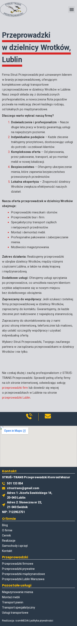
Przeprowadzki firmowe (17, 563)
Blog (5, 525)
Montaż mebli (11, 597)
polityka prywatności (41, 620)
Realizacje (8, 540)
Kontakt (7, 551)
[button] (71, 9)
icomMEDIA (22, 620)
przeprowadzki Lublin (16, 397)
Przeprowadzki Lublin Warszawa (23, 579)
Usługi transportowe (15, 612)
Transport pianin (12, 602)
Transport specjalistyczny (18, 607)
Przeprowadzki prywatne (18, 568)
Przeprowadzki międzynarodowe (23, 574)
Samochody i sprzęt (15, 545)
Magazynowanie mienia (17, 592)
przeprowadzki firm (15, 388)
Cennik (6, 535)
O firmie (7, 530)
